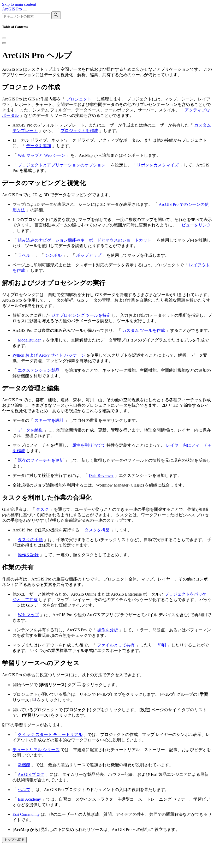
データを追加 (38, 145)
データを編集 (30, 430)
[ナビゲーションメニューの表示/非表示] (25, 10)
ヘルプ (24, 789)
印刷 (162, 645)
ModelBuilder (29, 340)
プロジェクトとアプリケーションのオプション (61, 165)
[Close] (4, 38)
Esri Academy (29, 799)
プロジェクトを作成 (79, 130)
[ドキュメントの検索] (56, 15)
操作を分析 (107, 630)
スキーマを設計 (49, 420)
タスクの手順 (30, 539)
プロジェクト (78, 99)
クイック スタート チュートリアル (50, 734)
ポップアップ (88, 255)
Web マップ (28, 615)
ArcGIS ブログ (31, 774)
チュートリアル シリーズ (36, 749)
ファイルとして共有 (116, 645)
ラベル (24, 255)
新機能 (24, 765)
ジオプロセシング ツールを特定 (81, 315)
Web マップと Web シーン (41, 155)
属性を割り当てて (88, 445)
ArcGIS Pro (12, 9)
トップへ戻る (14, 840)
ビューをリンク (196, 225)
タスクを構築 (97, 530)
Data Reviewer (101, 475)
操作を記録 (28, 555)
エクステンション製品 (39, 370)
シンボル (53, 255)
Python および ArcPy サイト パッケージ (49, 355)
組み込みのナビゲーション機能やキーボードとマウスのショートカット (84, 240)
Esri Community (26, 814)
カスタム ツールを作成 (143, 330)
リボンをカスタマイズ (158, 165)
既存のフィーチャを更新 (41, 460)
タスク (42, 509)
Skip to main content (19, 4)
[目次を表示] (4, 43)
